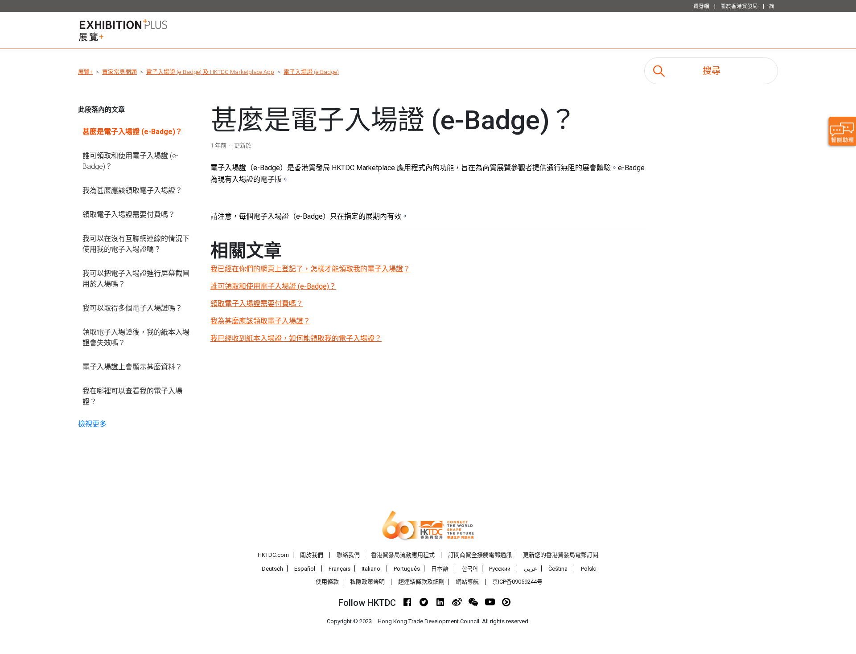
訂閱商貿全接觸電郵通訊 (480, 555)
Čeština (558, 568)
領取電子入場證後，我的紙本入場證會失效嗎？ (135, 337)
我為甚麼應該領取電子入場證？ (132, 190)
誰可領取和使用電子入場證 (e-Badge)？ (130, 161)
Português (407, 568)
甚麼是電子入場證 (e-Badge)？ (132, 131)
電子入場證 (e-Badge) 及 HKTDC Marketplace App (210, 72)
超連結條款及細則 (421, 581)
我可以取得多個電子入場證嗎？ (132, 308)
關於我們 (311, 555)
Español (304, 568)
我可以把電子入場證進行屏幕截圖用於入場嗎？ (135, 278)
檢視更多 (92, 424)
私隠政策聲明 (367, 581)
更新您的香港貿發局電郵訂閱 (560, 555)
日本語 (440, 568)
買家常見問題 (119, 72)
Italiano (371, 568)
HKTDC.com (273, 555)
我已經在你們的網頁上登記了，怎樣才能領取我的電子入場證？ (310, 269)
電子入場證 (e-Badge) (311, 72)
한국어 (470, 568)
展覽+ (85, 72)
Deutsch (272, 568)
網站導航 (467, 581)
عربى (530, 568)
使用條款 (327, 581)
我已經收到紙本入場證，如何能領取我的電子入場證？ (296, 338)
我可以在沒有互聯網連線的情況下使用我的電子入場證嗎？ (135, 243)
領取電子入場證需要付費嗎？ (128, 214)
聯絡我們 (348, 555)
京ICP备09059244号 (517, 581)
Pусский (499, 568)
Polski (589, 568)
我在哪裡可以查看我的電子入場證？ (132, 396)
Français (339, 568)
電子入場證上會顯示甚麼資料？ (132, 367)
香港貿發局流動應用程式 (403, 555)
